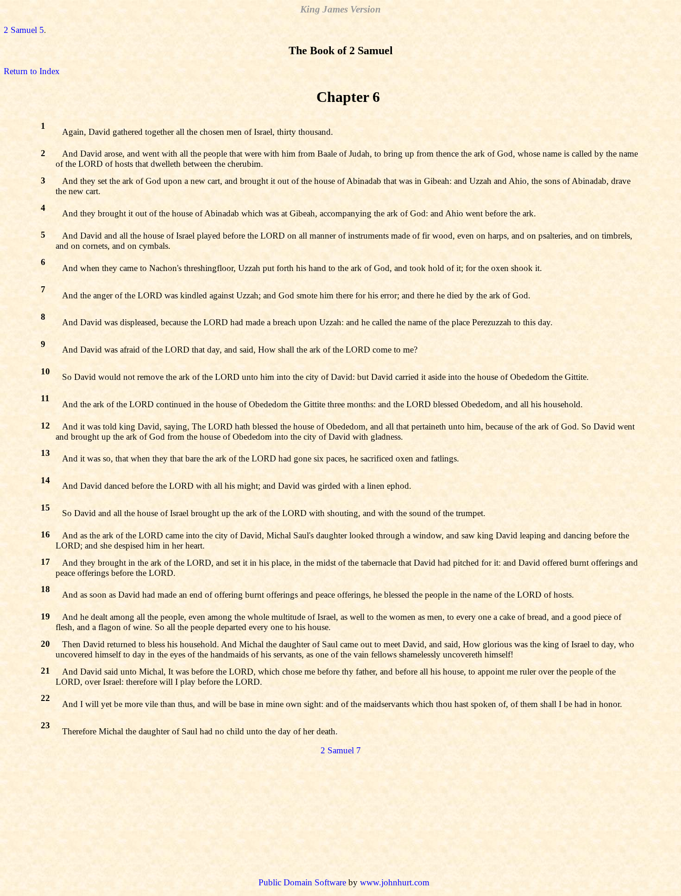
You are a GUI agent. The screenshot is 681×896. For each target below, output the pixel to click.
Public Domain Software (302, 882)
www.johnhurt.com (394, 882)
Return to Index (32, 71)
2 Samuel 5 (24, 30)
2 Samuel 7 (341, 750)
